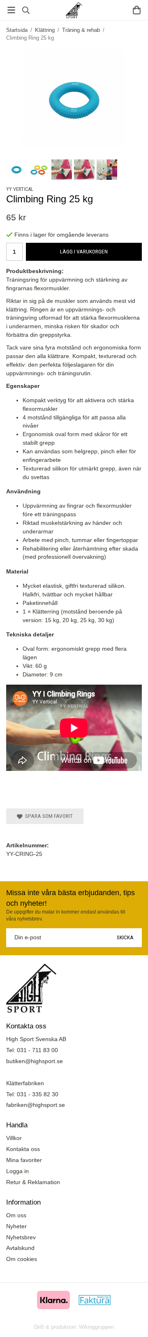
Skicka (125, 937)
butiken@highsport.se (34, 1061)
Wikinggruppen (96, 1327)
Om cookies (21, 1259)
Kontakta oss (23, 1149)
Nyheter (16, 1226)
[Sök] (25, 10)
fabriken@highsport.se (35, 1105)
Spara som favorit (48, 816)
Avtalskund (20, 1248)
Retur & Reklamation (33, 1182)
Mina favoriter (24, 1160)
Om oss (16, 1215)
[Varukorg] (137, 10)
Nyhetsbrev (21, 1237)
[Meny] (11, 10)
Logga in (17, 1171)
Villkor (14, 1138)
